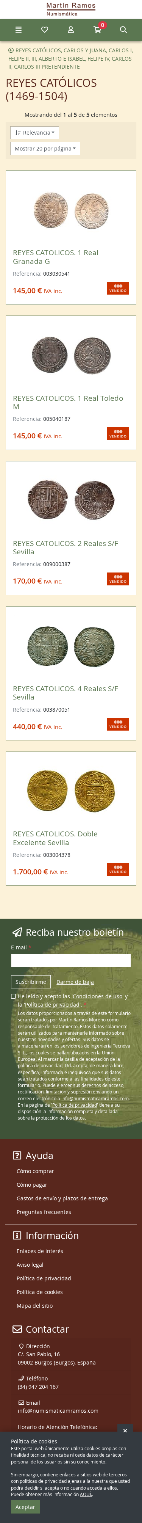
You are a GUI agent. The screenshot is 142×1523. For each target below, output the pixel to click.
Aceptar (25, 1506)
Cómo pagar (32, 1184)
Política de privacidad (52, 1004)
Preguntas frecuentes (44, 1212)
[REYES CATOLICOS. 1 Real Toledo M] (70, 356)
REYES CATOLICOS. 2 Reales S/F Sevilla (65, 547)
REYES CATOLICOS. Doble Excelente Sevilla (55, 838)
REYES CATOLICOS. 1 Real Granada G (55, 256)
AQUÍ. (86, 1494)
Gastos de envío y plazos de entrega (62, 1198)
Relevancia (36, 132)
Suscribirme (31, 981)
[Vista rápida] (118, 187)
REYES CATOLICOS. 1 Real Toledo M (68, 402)
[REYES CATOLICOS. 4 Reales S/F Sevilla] (70, 646)
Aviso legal (30, 1264)
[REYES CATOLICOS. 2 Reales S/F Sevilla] (70, 501)
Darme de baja (75, 981)
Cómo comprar (35, 1171)
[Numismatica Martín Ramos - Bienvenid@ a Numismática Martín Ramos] (71, 9)
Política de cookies (40, 1292)
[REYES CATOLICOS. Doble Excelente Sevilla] (70, 791)
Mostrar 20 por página (43, 148)
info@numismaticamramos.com (95, 1098)
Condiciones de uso (97, 996)
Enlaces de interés (40, 1251)
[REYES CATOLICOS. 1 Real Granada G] (70, 210)
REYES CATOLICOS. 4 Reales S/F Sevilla (65, 692)
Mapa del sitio (35, 1305)
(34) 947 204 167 (38, 1386)
